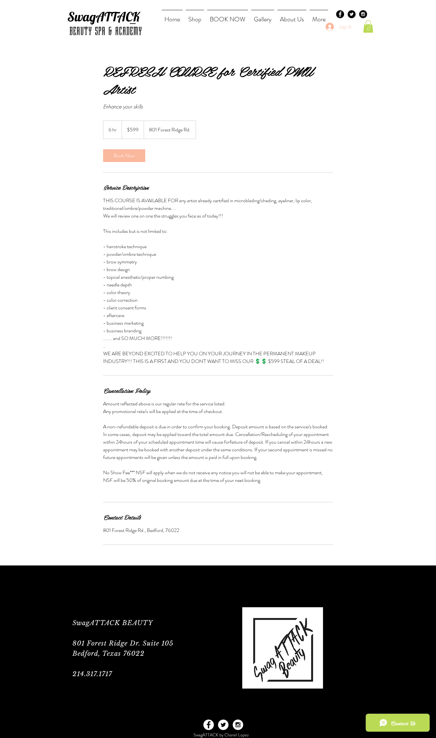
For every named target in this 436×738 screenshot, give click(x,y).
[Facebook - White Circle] (208, 725)
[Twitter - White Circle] (223, 725)
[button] (368, 26)
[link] (124, 155)
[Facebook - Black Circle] (340, 14)
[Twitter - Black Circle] (352, 14)
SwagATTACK (103, 17)
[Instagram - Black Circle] (363, 14)
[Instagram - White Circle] (238, 725)
